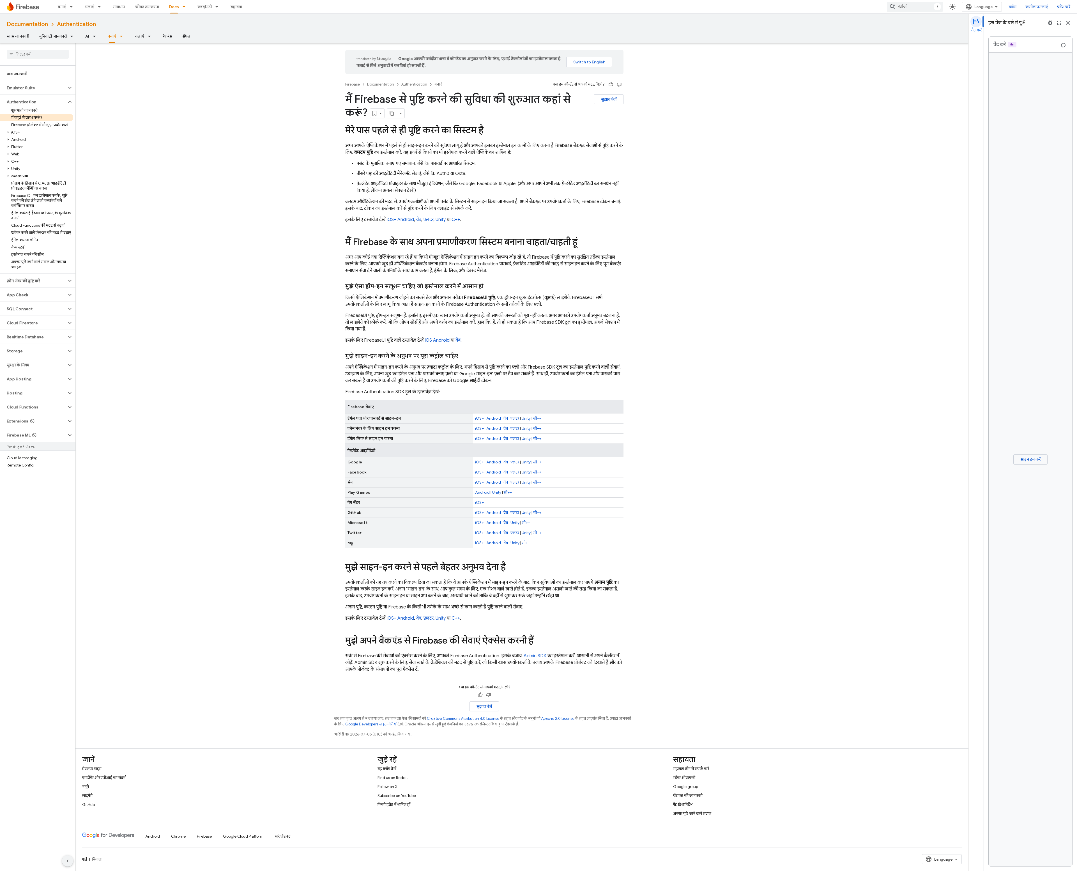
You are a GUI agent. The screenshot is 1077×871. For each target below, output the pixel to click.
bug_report (1050, 22)
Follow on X (387, 786)
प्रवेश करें (1063, 6)
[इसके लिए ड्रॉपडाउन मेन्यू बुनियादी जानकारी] (73, 36)
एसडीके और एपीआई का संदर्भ (103, 777)
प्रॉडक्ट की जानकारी (688, 795)
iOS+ (391, 219)
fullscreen (1059, 22)
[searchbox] (38, 54)
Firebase (352, 84)
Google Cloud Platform (243, 836)
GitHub (88, 804)
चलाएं (89, 6)
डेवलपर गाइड (92, 768)
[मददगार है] (611, 84)
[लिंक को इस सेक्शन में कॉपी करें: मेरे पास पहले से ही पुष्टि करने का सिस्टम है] (489, 131)
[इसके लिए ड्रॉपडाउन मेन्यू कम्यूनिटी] (218, 6)
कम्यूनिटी (204, 6)
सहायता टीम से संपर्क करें (691, 768)
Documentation (27, 24)
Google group (685, 786)
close (1068, 22)
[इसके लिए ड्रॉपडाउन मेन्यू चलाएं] (101, 6)
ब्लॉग (1012, 6)
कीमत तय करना (147, 6)
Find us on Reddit (393, 777)
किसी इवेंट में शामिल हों (394, 804)
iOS (428, 340)
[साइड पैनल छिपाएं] (67, 861)
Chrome (178, 836)
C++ (456, 219)
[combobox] (915, 7)
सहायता (236, 6)
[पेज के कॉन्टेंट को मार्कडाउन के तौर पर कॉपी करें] (392, 113)
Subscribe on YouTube (397, 795)
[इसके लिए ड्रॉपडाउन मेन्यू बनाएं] (73, 6)
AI (87, 36)
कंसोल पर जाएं (1036, 6)
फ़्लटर (428, 219)
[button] (33, 87)
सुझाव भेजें (608, 99)
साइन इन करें (1030, 459)
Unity (441, 219)
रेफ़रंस (167, 36)
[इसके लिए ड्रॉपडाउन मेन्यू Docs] (185, 6)
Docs (174, 6)
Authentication (76, 24)
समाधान (119, 6)
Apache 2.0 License (557, 718)
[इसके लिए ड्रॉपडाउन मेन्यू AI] (96, 36)
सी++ (537, 418)
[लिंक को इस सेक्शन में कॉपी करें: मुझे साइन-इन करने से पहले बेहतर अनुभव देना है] (511, 567)
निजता (97, 859)
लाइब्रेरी (87, 795)
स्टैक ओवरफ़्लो (684, 777)
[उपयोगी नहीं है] (619, 84)
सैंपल (186, 36)
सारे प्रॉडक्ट (283, 836)
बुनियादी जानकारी (53, 36)
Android (405, 219)
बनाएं (62, 6)
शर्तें (84, 859)
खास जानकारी (18, 36)
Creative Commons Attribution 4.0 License (463, 718)
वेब (418, 219)
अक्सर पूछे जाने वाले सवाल (692, 813)
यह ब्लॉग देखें (387, 768)
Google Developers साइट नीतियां (371, 724)
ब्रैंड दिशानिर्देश (682, 804)
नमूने (85, 786)
